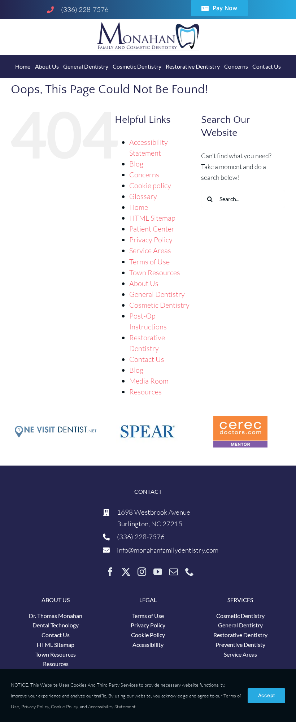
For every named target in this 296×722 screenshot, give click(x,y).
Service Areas (150, 250)
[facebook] (110, 571)
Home (138, 207)
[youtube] (157, 571)
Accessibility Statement (112, 706)
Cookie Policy (64, 706)
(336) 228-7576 (85, 9)
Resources (145, 391)
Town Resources (154, 272)
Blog (136, 163)
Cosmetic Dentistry (159, 305)
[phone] (189, 571)
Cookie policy (150, 185)
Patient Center (151, 228)
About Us (143, 283)
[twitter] (126, 571)
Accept (266, 695)
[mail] (173, 571)
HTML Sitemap (152, 217)
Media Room (149, 380)
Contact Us (146, 359)
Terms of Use (149, 261)
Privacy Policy (151, 239)
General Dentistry (157, 294)
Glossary (143, 196)
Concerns (144, 174)
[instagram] (142, 571)
